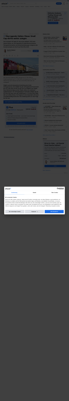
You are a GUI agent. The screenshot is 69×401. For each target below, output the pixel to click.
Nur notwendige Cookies (15, 211)
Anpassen (33, 211)
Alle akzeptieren (54, 211)
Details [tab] (34, 192)
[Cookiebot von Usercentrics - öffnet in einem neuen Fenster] (58, 189)
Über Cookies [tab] (54, 192)
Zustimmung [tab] (14, 192)
